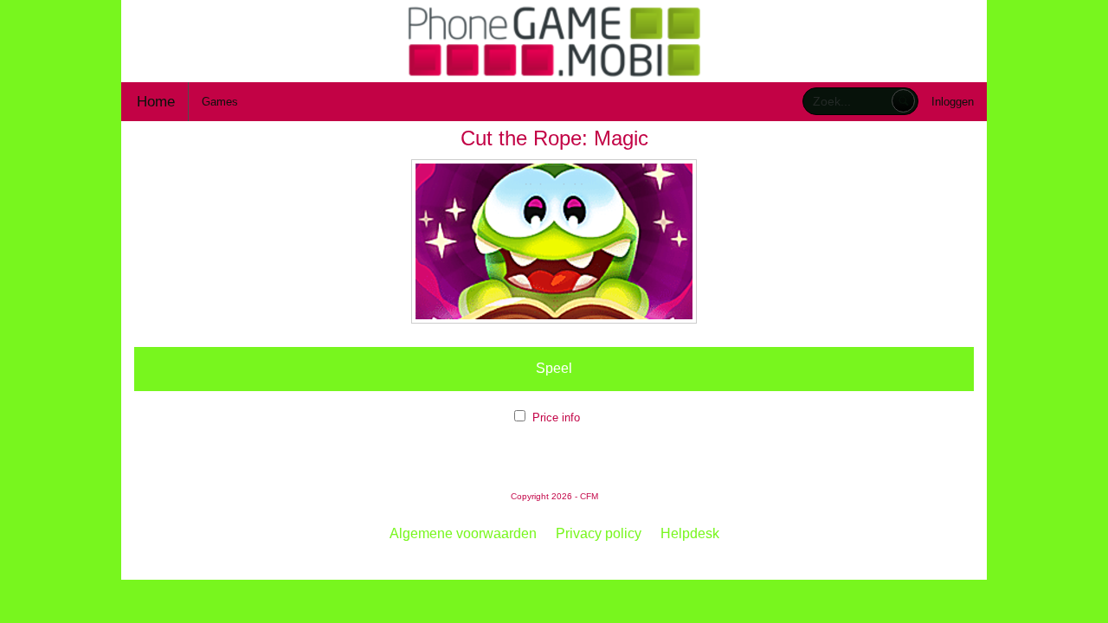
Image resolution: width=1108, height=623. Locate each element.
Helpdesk (689, 533)
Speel (554, 368)
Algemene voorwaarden (463, 533)
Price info (556, 417)
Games (220, 101)
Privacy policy (598, 533)
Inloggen (952, 101)
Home (156, 101)
